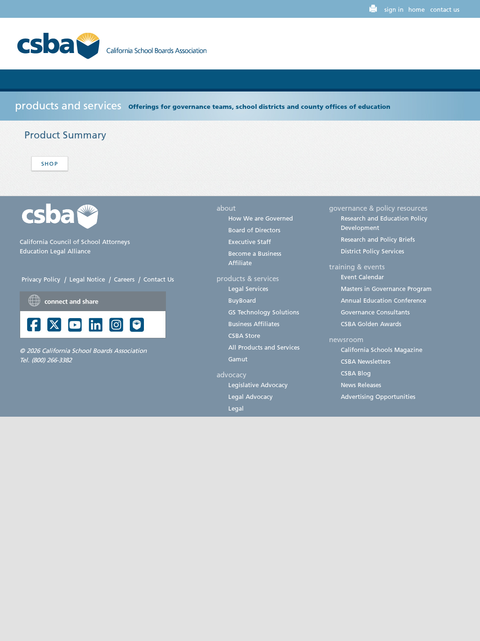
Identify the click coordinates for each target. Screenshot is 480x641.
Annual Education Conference (383, 300)
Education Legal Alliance (55, 251)
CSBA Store (244, 335)
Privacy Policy (41, 279)
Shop (49, 163)
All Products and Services (264, 347)
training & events (357, 266)
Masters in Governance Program (386, 288)
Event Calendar (362, 277)
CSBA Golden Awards (371, 324)
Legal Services (248, 288)
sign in (394, 9)
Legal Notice (87, 279)
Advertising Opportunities (378, 396)
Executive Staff (249, 241)
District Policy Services (372, 251)
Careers (124, 279)
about (226, 208)
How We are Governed (260, 218)
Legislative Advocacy (258, 385)
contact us (444, 9)
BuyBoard (242, 300)
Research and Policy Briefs (378, 239)
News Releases (361, 385)
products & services (248, 278)
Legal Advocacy (250, 396)
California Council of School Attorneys (75, 241)
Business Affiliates (253, 324)
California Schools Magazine (381, 349)
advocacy (232, 374)
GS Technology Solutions (263, 312)
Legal (236, 408)
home (416, 9)
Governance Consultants (375, 312)
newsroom (346, 339)
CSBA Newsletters (365, 361)
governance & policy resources (378, 208)
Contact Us (158, 279)
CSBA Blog (356, 373)
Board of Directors (254, 230)
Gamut (238, 359)
